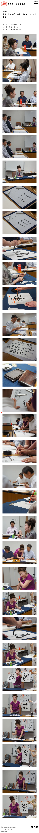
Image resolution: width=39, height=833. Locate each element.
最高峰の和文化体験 (17, 4)
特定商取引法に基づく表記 (8, 827)
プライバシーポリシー (7, 829)
